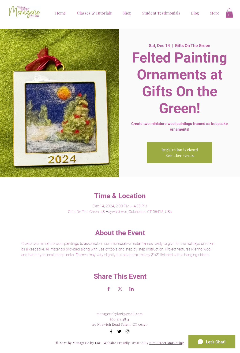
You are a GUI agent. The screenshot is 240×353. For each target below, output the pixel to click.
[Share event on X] (120, 289)
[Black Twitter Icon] (119, 331)
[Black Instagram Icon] (127, 331)
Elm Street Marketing (166, 343)
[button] (125, 13)
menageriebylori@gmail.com (120, 314)
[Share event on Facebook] (108, 289)
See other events (180, 155)
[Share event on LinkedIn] (131, 289)
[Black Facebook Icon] (111, 331)
